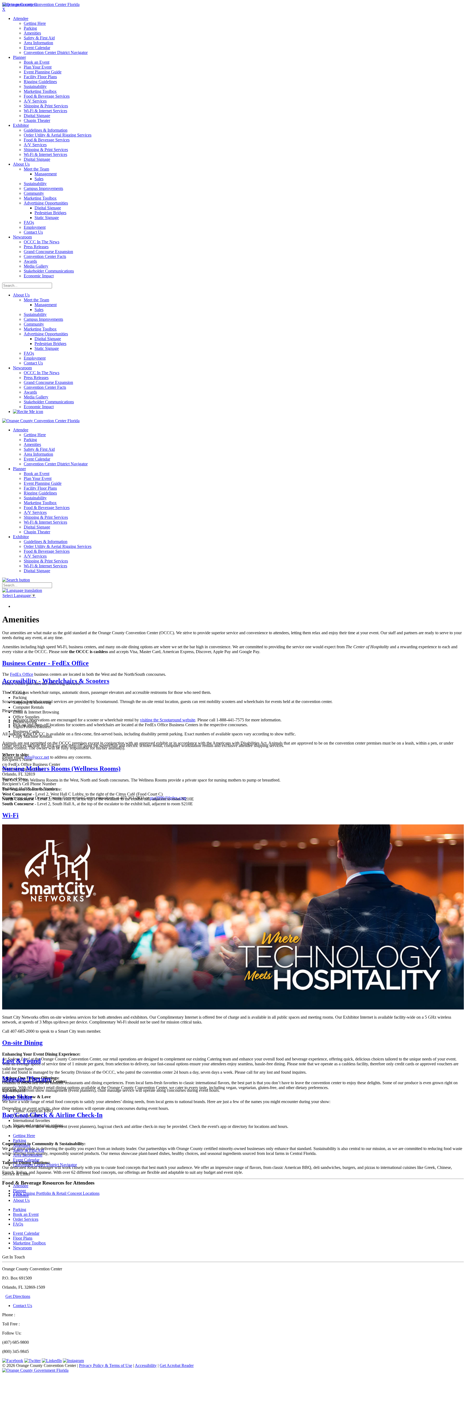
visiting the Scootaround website (167, 720)
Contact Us (22, 1305)
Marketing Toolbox (29, 1243)
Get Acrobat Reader (177, 1365)
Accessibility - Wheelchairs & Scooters (55, 680)
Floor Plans (22, 1238)
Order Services (25, 1219)
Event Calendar (26, 1233)
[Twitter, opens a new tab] (32, 1360)
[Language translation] (22, 590)
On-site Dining (22, 1042)
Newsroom (22, 368)
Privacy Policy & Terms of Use (105, 1365)
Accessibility (146, 1365)
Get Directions (17, 1296)
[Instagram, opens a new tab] (73, 1360)
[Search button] (16, 580)
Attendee (20, 1185)
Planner (19, 1190)
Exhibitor (21, 1195)
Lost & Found (21, 1060)
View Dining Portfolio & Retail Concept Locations (56, 1193)
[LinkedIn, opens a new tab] (52, 1360)
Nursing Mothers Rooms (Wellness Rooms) (61, 768)
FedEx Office (21, 674)
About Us (21, 295)
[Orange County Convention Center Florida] (41, 4)
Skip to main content (19, 4)
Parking (19, 1209)
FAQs (18, 1224)
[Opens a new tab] (35, 1370)
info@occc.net (36, 757)
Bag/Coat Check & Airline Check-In (52, 1114)
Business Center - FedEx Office (45, 663)
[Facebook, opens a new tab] (12, 1360)
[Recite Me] (28, 411)
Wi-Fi (10, 815)
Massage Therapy (26, 1078)
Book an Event (26, 1214)
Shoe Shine (17, 1096)
